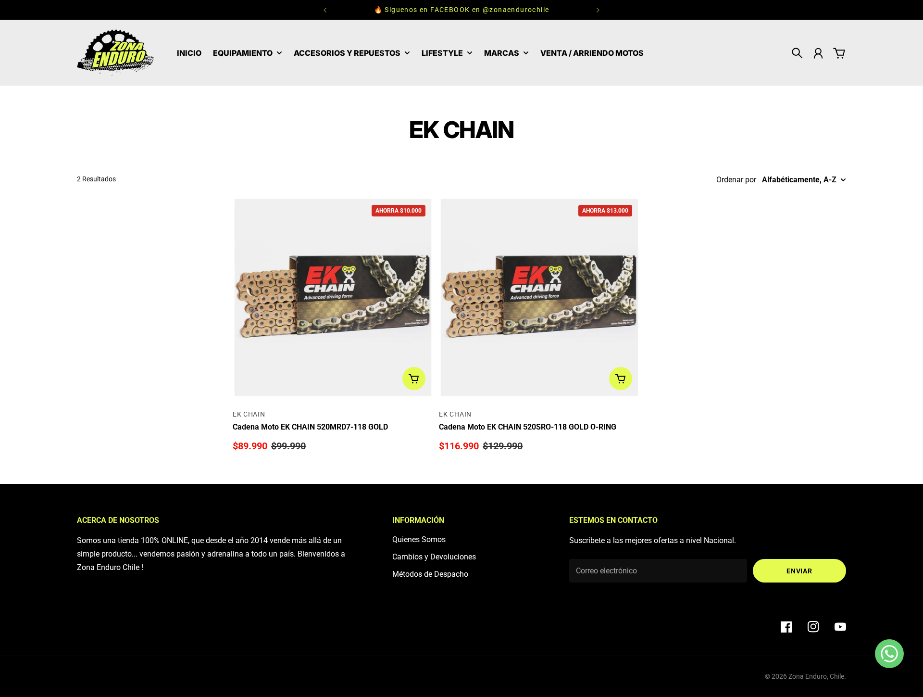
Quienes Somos (419, 539)
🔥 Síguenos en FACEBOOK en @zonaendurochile (461, 9)
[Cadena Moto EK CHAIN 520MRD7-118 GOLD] (333, 297)
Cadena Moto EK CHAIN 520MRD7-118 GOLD (310, 426)
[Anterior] (325, 10)
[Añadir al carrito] (413, 378)
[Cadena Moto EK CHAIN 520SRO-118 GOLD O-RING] (539, 297)
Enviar (799, 571)
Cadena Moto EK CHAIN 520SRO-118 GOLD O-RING (527, 426)
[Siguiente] (598, 10)
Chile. (838, 676)
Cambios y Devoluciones (434, 556)
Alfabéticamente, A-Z (799, 179)
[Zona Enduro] (115, 52)
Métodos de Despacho (430, 574)
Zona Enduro (807, 676)
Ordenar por (736, 179)
